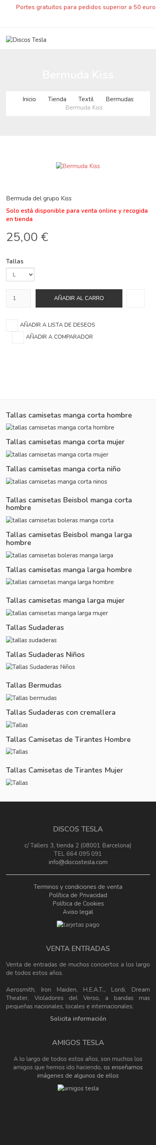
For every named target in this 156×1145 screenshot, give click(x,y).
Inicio (29, 99)
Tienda (57, 99)
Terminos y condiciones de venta (78, 887)
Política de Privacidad (78, 895)
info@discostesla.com (78, 862)
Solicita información (78, 1019)
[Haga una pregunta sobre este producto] (135, 298)
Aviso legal (78, 912)
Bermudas (120, 99)
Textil (86, 99)
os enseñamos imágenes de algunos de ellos (90, 1071)
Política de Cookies (78, 904)
